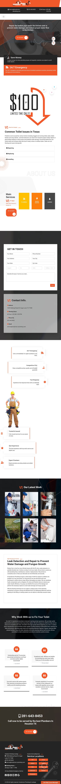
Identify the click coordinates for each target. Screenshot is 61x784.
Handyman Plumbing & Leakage (27, 782)
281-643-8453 (32, 9)
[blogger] (11, 775)
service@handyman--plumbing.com (16, 326)
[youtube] (13, 775)
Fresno (43, 763)
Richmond (32, 770)
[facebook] (6, 775)
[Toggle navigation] (3, 16)
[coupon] (30, 106)
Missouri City (43, 767)
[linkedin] (16, 775)
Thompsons (32, 774)
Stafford (43, 770)
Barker (43, 759)
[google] (18, 775)
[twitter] (8, 775)
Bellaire (32, 763)
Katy (32, 767)
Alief (33, 759)
